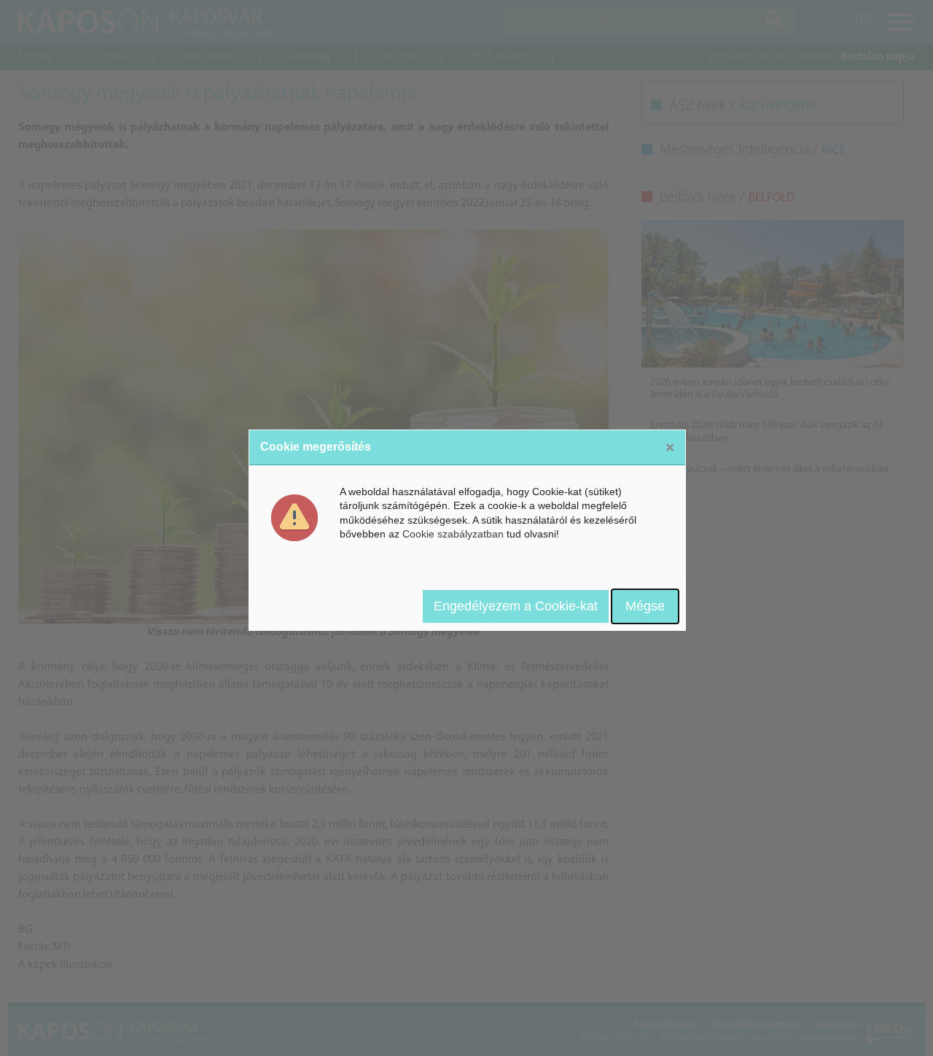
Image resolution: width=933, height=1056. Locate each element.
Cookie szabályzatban (453, 534)
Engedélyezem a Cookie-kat (516, 606)
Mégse (645, 606)
